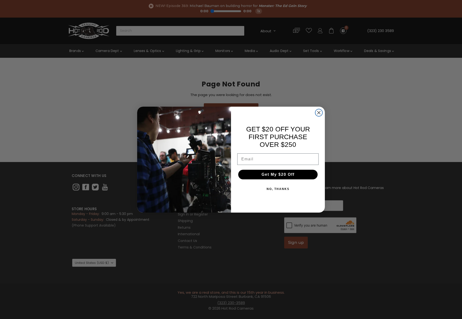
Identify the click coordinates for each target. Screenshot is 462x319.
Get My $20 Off (278, 174)
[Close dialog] (318, 112)
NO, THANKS (278, 189)
